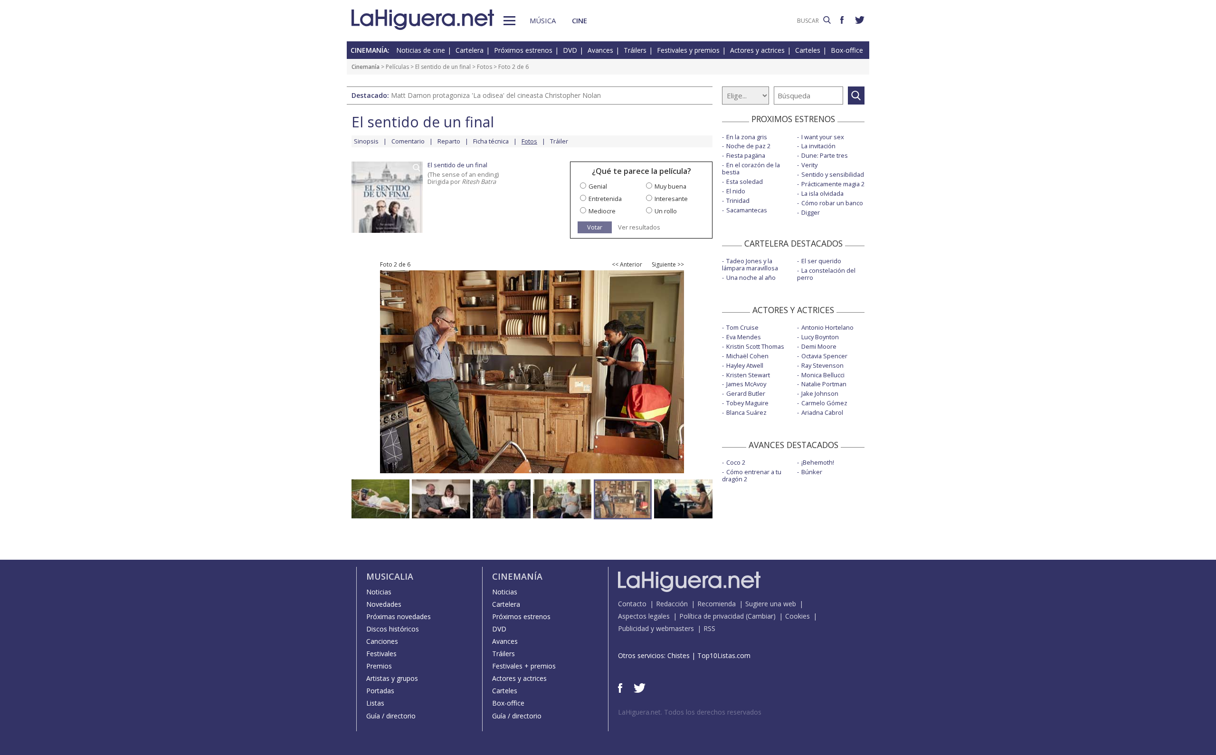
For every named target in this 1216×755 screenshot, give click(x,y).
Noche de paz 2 (748, 146)
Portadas (380, 690)
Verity (809, 165)
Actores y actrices (757, 50)
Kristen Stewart (748, 375)
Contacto (632, 603)
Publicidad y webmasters (656, 628)
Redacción (672, 603)
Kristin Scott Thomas (755, 346)
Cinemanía (366, 67)
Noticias (378, 591)
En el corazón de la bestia (751, 168)
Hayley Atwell (744, 365)
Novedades (383, 604)
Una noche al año (751, 277)
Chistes (678, 655)
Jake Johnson (819, 393)
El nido (735, 191)
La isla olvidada (822, 193)
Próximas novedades (398, 616)
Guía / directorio (391, 715)
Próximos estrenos (523, 50)
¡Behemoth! (817, 462)
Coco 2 (735, 462)
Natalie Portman (823, 384)
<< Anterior (627, 264)
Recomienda (716, 603)
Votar (594, 227)
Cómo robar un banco (832, 203)
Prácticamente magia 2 (832, 184)
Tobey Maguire (747, 403)
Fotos (484, 67)
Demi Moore (818, 346)
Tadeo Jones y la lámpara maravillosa (750, 264)
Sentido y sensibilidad (832, 174)
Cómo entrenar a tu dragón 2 (751, 475)
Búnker (811, 472)
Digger (810, 212)
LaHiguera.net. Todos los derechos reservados (689, 712)
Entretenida (605, 198)
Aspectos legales (644, 616)
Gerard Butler (745, 393)
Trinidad (738, 200)
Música (543, 20)
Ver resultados (639, 227)
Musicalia (389, 576)
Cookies (797, 616)
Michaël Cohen (747, 356)
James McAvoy (746, 384)
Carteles (807, 50)
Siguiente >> (668, 264)
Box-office (847, 50)
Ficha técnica (491, 141)
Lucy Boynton (820, 337)
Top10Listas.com (723, 655)
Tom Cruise (742, 327)
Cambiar (760, 616)
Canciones (382, 641)
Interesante (671, 198)
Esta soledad (744, 181)
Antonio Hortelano (827, 327)
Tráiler (559, 141)
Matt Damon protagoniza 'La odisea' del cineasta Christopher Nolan (496, 95)
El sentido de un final (443, 67)
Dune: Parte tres (824, 155)
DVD (570, 50)
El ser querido (821, 261)
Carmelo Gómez (824, 403)
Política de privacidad (711, 616)
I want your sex (822, 137)
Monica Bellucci (823, 375)
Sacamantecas (746, 210)
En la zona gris (746, 137)
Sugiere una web (770, 603)
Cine (579, 20)
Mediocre (602, 211)
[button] (509, 20)
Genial (598, 186)
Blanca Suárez (746, 412)
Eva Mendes (743, 337)
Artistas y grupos (392, 678)
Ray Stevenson (822, 365)
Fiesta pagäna (745, 155)
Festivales (381, 653)
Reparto (448, 141)
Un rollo (666, 211)
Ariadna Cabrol (822, 412)
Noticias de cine (420, 50)
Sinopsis (366, 141)
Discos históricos (392, 628)
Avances (600, 50)
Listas (375, 702)
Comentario (408, 141)
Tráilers (635, 50)
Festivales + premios (524, 665)
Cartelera (470, 50)
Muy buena (670, 186)
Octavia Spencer (824, 356)
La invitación (818, 146)
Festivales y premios (688, 50)
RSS (709, 628)
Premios (379, 665)
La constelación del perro (826, 274)
